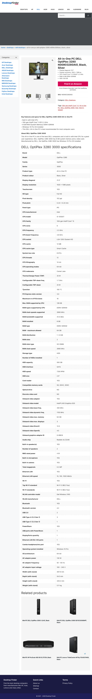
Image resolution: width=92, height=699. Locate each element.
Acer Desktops (7, 65)
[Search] (88, 15)
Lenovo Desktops (8, 73)
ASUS (53, 9)
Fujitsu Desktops (8, 91)
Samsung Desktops (9, 86)
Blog (86, 9)
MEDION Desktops (9, 83)
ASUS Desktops (8, 70)
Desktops (24, 9)
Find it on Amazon (73, 84)
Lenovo (61, 9)
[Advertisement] (46, 31)
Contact (36, 688)
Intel (76, 108)
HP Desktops (7, 62)
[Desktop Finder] (10, 3)
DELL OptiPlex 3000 (67, 108)
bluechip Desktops (9, 89)
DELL (38, 9)
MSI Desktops (7, 81)
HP (32, 9)
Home (3, 47)
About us (36, 683)
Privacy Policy (67, 683)
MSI (68, 9)
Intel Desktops (7, 94)
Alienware (77, 9)
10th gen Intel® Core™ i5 (70, 105)
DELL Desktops (20, 47)
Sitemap (36, 686)
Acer (45, 9)
